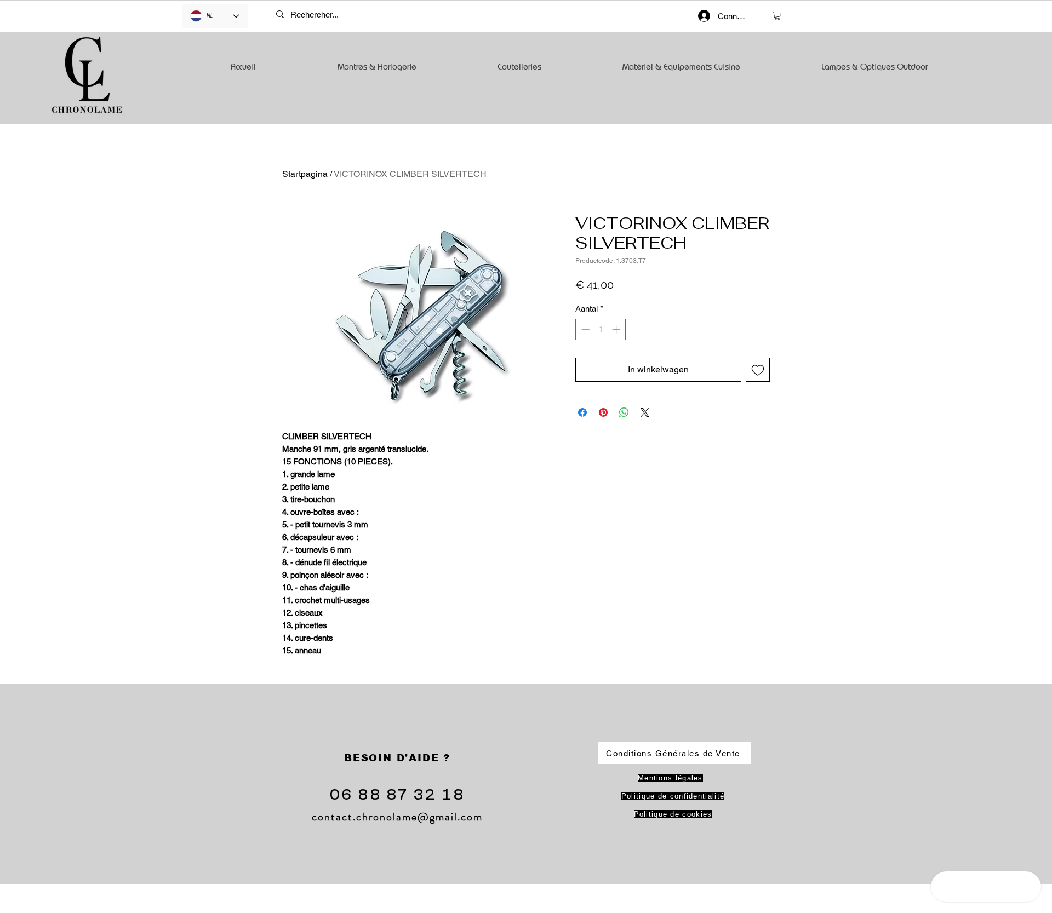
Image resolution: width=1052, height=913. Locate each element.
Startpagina (305, 174)
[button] (777, 16)
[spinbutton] (601, 329)
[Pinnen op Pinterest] (603, 412)
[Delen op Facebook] (582, 412)
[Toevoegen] (758, 370)
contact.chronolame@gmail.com (397, 817)
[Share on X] (644, 412)
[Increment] (617, 329)
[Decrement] (584, 329)
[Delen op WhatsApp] (624, 412)
